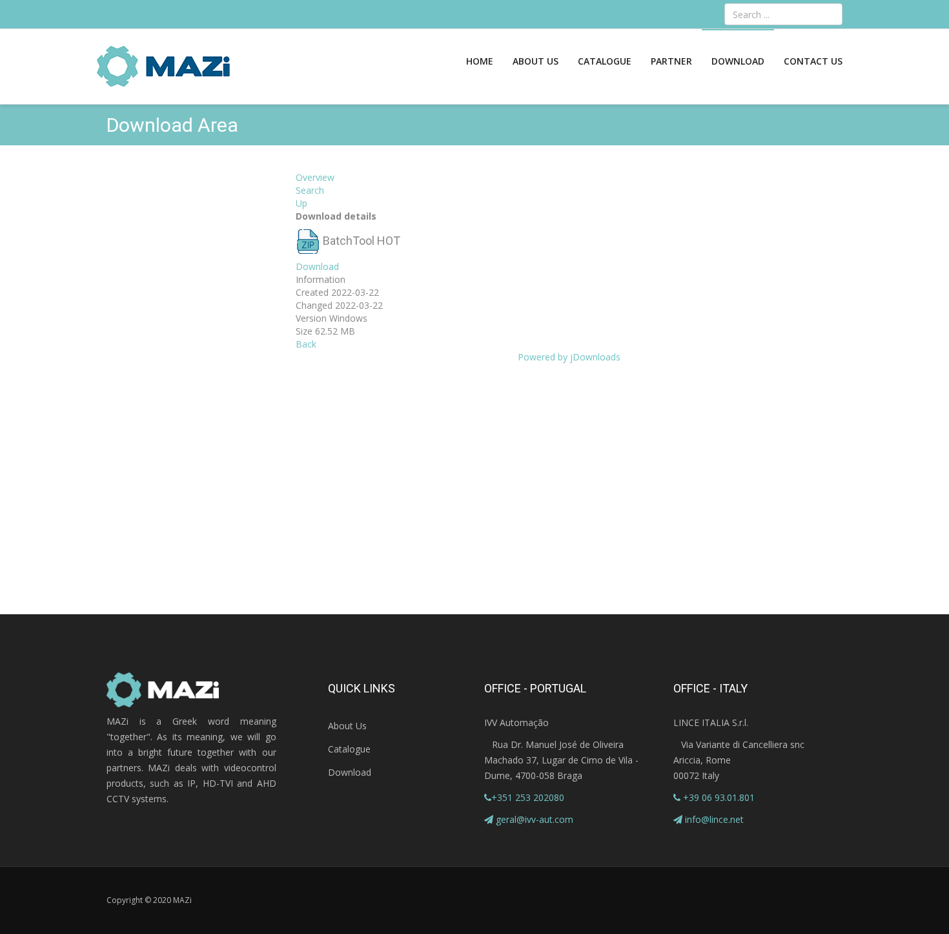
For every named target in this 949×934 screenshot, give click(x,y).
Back (306, 344)
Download (737, 61)
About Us (535, 61)
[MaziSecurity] (164, 66)
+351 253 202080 (527, 797)
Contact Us (813, 61)
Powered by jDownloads (569, 357)
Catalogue (604, 61)
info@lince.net (714, 819)
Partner (671, 61)
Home (479, 61)
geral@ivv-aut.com (534, 819)
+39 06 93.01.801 (717, 797)
